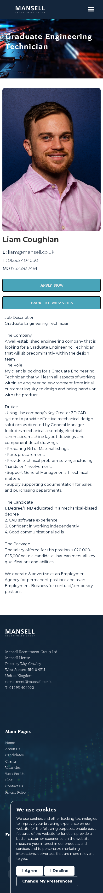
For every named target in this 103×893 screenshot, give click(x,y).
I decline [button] (59, 870)
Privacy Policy (16, 792)
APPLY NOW (51, 285)
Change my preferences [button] (47, 881)
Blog (8, 780)
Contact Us (14, 786)
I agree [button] (29, 870)
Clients (11, 761)
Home (10, 742)
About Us (12, 749)
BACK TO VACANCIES (52, 302)
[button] (91, 9)
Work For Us (14, 773)
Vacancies (13, 767)
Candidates (14, 755)
